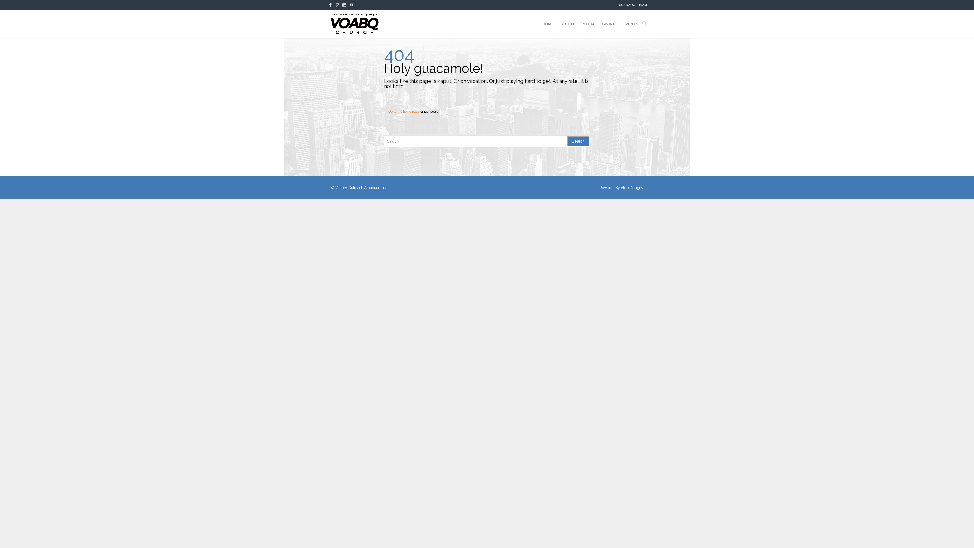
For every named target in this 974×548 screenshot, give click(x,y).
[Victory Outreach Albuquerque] (354, 24)
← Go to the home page (401, 111)
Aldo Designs (632, 188)
